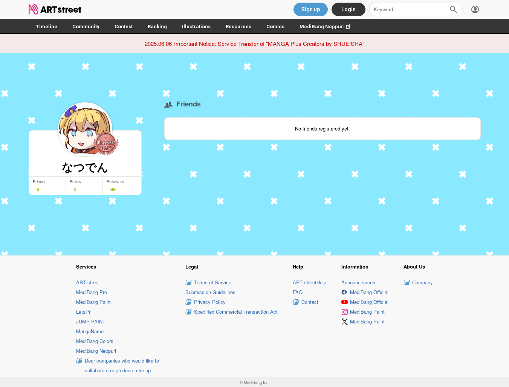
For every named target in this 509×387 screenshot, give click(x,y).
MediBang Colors (94, 341)
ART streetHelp (309, 282)
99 (113, 189)
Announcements (359, 282)
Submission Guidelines (210, 292)
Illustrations (196, 26)
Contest (124, 26)
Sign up (310, 9)
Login (348, 9)
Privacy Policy (210, 301)
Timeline (46, 26)
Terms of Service (212, 282)
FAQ (298, 292)
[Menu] (475, 9)
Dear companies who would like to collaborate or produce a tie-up (122, 365)
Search (453, 9)
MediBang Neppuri (329, 26)
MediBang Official (369, 292)
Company (422, 282)
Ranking (157, 26)
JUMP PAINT (90, 321)
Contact (309, 301)
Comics (275, 26)
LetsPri (84, 311)
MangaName (90, 331)
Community (85, 26)
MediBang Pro (91, 292)
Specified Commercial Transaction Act (236, 311)
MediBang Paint (93, 301)
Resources (238, 26)
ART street (88, 282)
